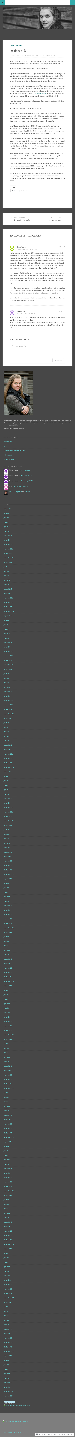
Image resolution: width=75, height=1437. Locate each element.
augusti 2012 (8, 1249)
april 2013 (7, 1213)
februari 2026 (8, 535)
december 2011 (8, 1284)
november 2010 (8, 1342)
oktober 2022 (8, 709)
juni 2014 (6, 1151)
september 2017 (9, 981)
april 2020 (7, 843)
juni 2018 (6, 941)
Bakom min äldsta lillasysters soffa (14, 450)
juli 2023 (6, 674)
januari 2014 (7, 1173)
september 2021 (9, 767)
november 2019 (8, 865)
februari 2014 (8, 1168)
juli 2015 (6, 1093)
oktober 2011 (8, 1293)
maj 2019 (6, 892)
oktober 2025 (8, 553)
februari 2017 (8, 1012)
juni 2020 (6, 834)
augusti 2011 (8, 1302)
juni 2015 (6, 1097)
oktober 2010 (8, 1347)
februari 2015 (8, 1115)
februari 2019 (8, 905)
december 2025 (8, 544)
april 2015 (7, 1106)
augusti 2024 (8, 616)
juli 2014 (6, 1146)
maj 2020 (6, 838)
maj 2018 (6, 946)
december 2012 (8, 1231)
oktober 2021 (8, 763)
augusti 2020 (8, 825)
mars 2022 (7, 740)
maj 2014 (6, 1155)
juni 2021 (6, 781)
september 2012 (9, 1244)
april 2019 (7, 896)
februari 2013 (8, 1222)
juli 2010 (6, 1360)
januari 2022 (7, 749)
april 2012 (7, 1267)
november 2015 (8, 1079)
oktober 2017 (8, 977)
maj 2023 (6, 683)
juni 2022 (6, 727)
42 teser (27, 492)
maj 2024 (6, 629)
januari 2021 (7, 803)
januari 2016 (7, 1070)
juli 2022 (6, 723)
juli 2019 (6, 883)
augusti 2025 (8, 562)
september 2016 (9, 1035)
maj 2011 (6, 1316)
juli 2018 (6, 937)
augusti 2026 (8, 509)
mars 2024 (7, 638)
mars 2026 (7, 531)
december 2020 (8, 807)
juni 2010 (6, 1365)
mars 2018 (7, 954)
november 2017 (8, 972)
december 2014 (8, 1124)
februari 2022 (8, 745)
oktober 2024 (8, 607)
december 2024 (8, 598)
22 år (5, 446)
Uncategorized (16, 45)
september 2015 (9, 1088)
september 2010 (9, 1351)
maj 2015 (6, 1102)
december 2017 (8, 968)
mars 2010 (7, 1378)
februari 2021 (8, 798)
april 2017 (7, 1003)
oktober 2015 (8, 1084)
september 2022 (9, 714)
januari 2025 (7, 593)
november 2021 (8, 758)
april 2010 (7, 1373)
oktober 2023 (8, 660)
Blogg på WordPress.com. (11, 1432)
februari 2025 (8, 589)
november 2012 (8, 1235)
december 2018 (8, 914)
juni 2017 (6, 995)
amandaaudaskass (34, 55)
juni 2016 (6, 1048)
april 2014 (7, 1159)
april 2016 (7, 1057)
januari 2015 (7, 1119)
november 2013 (8, 1182)
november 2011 (8, 1289)
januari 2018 (7, 963)
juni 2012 (6, 1258)
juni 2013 (6, 1204)
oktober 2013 (8, 1186)
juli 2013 (6, 1200)
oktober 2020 (8, 816)
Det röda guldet (8, 455)
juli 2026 (6, 513)
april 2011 (7, 1320)
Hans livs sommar (26, 475)
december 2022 (8, 700)
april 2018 (7, 950)
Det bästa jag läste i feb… (21, 486)
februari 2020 (8, 852)
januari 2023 (7, 696)
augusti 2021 (8, 772)
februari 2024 (8, 642)
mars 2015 (7, 1110)
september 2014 (9, 1137)
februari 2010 (8, 1382)
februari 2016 (8, 1066)
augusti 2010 (8, 1356)
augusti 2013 (8, 1195)
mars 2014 (7, 1164)
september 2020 (9, 821)
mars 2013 (7, 1217)
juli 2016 (6, 1044)
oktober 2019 (8, 870)
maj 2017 (6, 999)
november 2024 (8, 602)
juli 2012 (6, 1253)
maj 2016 (6, 1052)
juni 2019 (6, 888)
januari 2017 (7, 1017)
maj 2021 (6, 785)
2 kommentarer (50, 55)
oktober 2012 (8, 1240)
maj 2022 (6, 732)
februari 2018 (8, 959)
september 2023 (9, 665)
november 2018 (8, 919)
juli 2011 (6, 1307)
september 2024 (9, 611)
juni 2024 (6, 625)
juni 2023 (6, 678)
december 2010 (8, 1338)
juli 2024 (6, 620)
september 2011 (9, 1298)
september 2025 (9, 558)
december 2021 (8, 754)
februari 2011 (8, 1329)
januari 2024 (7, 647)
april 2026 (7, 526)
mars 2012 (7, 1271)
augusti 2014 (8, 1142)
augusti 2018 (8, 932)
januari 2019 (7, 910)
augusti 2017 (8, 986)
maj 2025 (6, 575)
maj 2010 (6, 1369)
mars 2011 (7, 1324)
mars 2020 (7, 847)
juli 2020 (6, 830)
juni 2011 (6, 1311)
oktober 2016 (8, 1030)
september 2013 (9, 1191)
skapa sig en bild (40, 93)
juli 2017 (6, 990)
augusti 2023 (8, 669)
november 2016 (8, 1026)
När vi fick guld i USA (27, 481)
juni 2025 (6, 571)
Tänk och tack (8, 441)
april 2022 (7, 736)
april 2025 (7, 580)
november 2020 (8, 812)
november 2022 (8, 705)
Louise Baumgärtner (15, 492)
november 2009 (8, 1396)
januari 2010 (7, 1387)
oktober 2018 (8, 923)
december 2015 (8, 1075)
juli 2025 (6, 567)
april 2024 (7, 633)
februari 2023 (8, 691)
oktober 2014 (8, 1133)
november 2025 (8, 549)
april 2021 (7, 789)
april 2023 (7, 687)
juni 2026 (6, 518)
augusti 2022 (8, 718)
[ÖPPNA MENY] (2, 2)
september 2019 (9, 874)
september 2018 (9, 928)
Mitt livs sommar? (9, 459)
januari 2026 (7, 540)
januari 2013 (7, 1226)
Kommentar (58, 360)
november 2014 (8, 1128)
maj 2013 (6, 1209)
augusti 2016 (8, 1039)
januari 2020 (7, 856)
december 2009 (8, 1391)
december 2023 (8, 651)
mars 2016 (7, 1061)
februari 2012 (8, 1275)
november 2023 (8, 656)
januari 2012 (7, 1280)
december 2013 (8, 1177)
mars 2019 (7, 901)
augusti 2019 (8, 879)
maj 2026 (6, 522)
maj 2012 (6, 1262)
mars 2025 (7, 584)
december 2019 (8, 861)
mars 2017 (7, 1008)
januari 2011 (7, 1333)
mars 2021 (7, 794)
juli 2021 (6, 776)
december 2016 (8, 1021)
